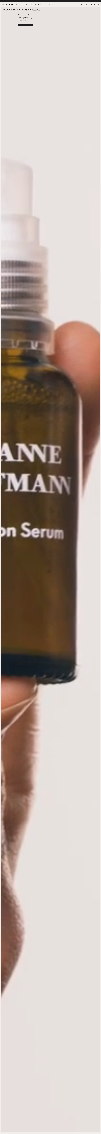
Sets (35, 4)
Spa (44, 4)
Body (31, 4)
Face (27, 4)
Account (93, 4)
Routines (40, 4)
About (48, 4)
